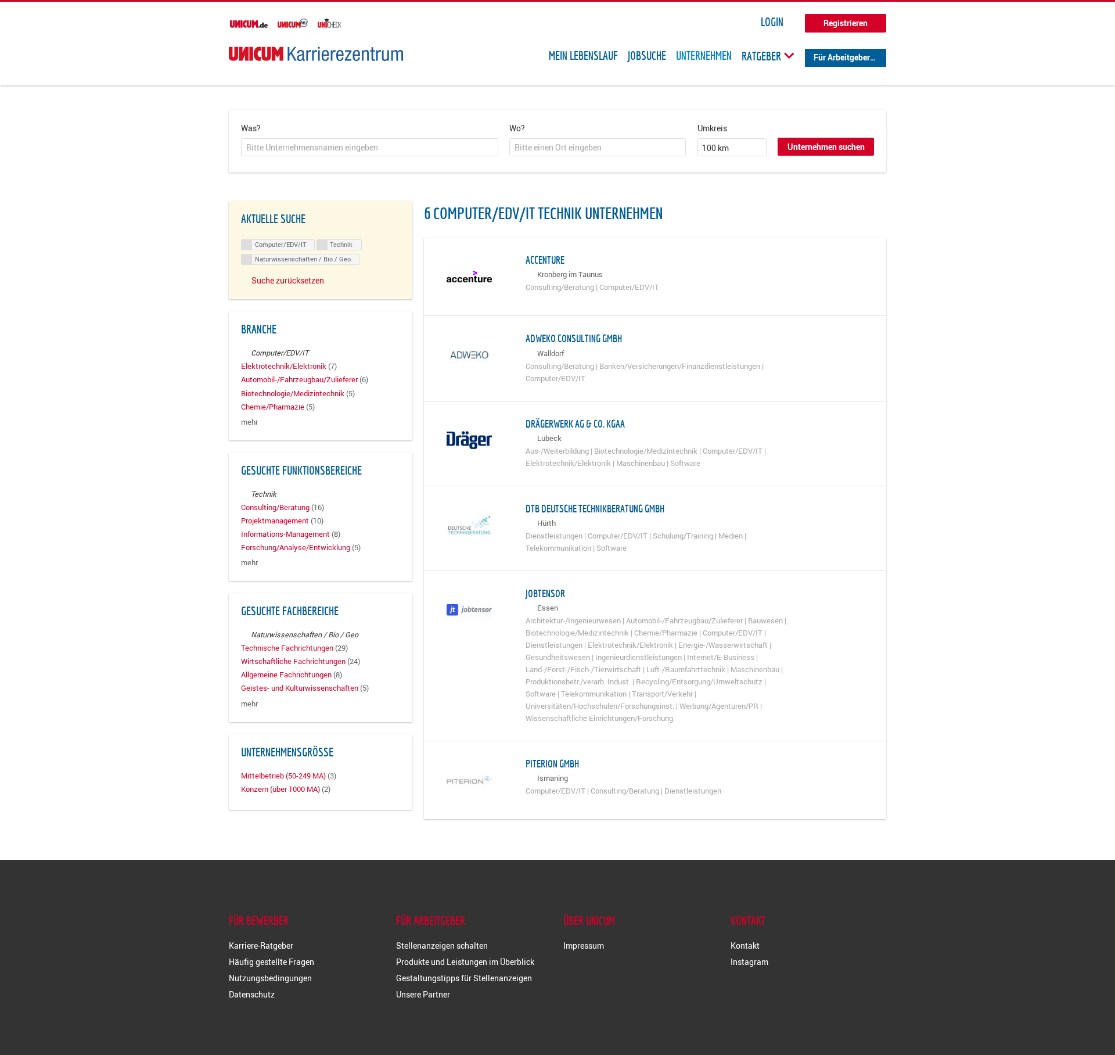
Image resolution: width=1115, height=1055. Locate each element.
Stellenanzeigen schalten (442, 945)
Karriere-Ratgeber (261, 945)
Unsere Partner (423, 994)
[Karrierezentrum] (316, 53)
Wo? (517, 128)
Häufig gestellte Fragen (271, 961)
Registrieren (845, 22)
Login (772, 22)
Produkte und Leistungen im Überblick (465, 961)
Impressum (583, 945)
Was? (251, 128)
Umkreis (712, 128)
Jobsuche (647, 55)
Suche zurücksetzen (287, 280)
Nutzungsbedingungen (270, 978)
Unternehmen (704, 55)
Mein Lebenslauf (583, 55)
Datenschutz (252, 994)
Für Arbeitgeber (842, 57)
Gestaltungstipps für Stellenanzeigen (464, 978)
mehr (249, 422)
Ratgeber (762, 55)
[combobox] (369, 147)
